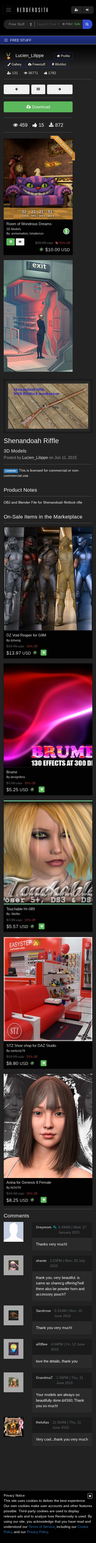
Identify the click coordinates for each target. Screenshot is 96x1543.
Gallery (16, 64)
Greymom (43, 1227)
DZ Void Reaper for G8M (26, 635)
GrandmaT (44, 1378)
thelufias (42, 1422)
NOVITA (16, 1187)
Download (40, 107)
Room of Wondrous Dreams (29, 224)
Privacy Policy (37, 1532)
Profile (65, 56)
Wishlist (60, 64)
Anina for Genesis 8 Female (28, 1182)
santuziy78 (18, 1051)
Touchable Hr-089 (20, 909)
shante (41, 1261)
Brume (11, 772)
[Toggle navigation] (8, 9)
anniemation (19, 233)
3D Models (15, 451)
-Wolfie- (16, 914)
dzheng (16, 640)
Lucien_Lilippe (35, 457)
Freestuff (38, 64)
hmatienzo (37, 233)
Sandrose (43, 1311)
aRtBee (42, 1344)
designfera (18, 777)
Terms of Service (42, 1527)
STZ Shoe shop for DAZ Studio (31, 1045)
